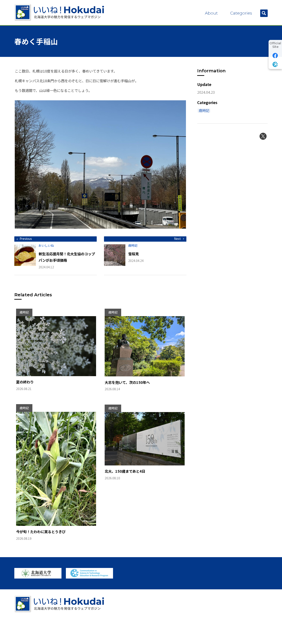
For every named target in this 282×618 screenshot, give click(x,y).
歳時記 (204, 110)
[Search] (264, 13)
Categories (241, 13)
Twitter (263, 136)
